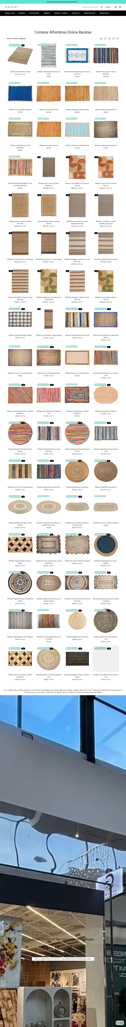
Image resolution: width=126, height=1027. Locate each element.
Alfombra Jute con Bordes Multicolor (48, 373)
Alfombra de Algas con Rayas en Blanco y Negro (77, 676)
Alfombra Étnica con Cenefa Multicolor (77, 373)
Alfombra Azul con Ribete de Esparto (20, 109)
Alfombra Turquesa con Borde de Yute (77, 145)
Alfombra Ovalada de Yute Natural (105, 411)
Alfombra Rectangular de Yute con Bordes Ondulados (106, 600)
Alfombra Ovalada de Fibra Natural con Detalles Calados (49, 600)
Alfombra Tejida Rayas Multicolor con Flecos (48, 73)
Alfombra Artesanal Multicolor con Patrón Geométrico (20, 412)
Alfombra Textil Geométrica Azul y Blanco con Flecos (77, 73)
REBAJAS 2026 (10, 13)
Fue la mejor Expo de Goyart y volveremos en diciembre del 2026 (63, 959)
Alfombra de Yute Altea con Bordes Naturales (20, 222)
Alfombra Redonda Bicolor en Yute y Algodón (106, 562)
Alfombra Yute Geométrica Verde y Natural (106, 298)
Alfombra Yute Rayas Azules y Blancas (77, 335)
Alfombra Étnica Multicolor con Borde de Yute (105, 374)
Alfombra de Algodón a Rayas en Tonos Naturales (20, 298)
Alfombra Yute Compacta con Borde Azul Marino (105, 336)
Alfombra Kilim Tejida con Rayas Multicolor (106, 73)
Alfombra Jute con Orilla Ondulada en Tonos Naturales (77, 524)
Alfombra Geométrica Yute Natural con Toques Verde (49, 298)
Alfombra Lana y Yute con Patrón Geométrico (48, 184)
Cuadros (21, 13)
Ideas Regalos (89, 13)
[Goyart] (11, 7)
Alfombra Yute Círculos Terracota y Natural (106, 184)
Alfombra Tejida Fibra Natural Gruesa (77, 109)
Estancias (75, 13)
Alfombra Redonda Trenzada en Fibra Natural (20, 524)
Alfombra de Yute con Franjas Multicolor (20, 487)
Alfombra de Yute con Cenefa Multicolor (20, 373)
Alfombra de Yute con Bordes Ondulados (105, 523)
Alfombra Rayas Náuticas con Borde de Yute (106, 450)
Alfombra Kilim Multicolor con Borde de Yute (49, 412)
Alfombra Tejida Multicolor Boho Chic (48, 487)
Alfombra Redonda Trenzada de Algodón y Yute (49, 676)
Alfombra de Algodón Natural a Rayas (106, 259)
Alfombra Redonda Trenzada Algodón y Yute (106, 638)
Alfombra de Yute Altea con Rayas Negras (20, 259)
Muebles (47, 13)
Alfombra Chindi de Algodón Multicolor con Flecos (49, 638)
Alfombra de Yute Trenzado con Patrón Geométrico (20, 676)
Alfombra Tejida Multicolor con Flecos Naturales (48, 450)
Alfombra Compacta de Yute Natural (106, 145)
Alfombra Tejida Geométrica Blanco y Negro (20, 562)
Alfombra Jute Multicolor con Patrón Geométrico (77, 412)
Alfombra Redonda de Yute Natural (77, 487)
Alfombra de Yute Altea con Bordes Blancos (49, 222)
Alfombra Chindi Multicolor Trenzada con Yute (106, 676)
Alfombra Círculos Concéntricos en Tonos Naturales (77, 600)
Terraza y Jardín (60, 13)
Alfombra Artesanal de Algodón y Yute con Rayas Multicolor (20, 184)
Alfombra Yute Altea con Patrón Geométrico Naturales (106, 222)
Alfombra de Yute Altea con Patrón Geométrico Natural (77, 222)
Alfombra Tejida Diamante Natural (105, 109)
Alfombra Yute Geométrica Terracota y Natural (77, 184)
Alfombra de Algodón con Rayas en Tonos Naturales (77, 260)
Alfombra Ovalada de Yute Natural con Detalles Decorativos (49, 524)
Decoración (34, 13)
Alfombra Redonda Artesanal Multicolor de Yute (77, 450)
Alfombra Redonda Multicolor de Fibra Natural (20, 450)
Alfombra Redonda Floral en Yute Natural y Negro (20, 600)
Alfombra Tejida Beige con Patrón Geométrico (20, 146)
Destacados (104, 13)
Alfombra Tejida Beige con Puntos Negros (20, 637)
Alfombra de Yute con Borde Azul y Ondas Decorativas (49, 562)
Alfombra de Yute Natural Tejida (20, 72)
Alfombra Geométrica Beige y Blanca (20, 335)
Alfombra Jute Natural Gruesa (48, 109)
